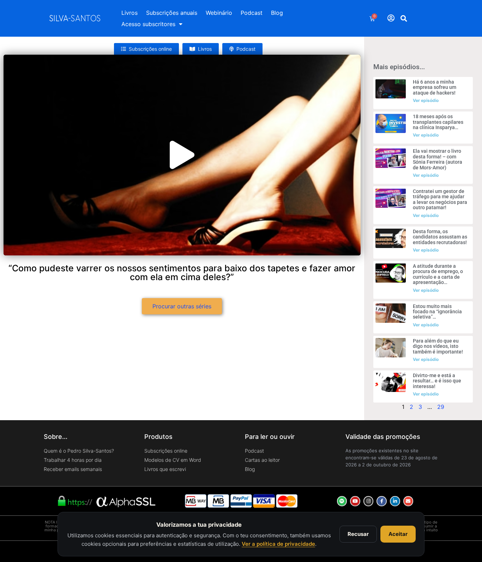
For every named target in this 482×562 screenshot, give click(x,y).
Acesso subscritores (148, 24)
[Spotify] (342, 501)
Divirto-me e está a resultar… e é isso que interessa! (437, 381)
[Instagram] (368, 501)
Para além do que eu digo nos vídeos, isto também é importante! (438, 346)
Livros (129, 12)
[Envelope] (408, 501)
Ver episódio (426, 100)
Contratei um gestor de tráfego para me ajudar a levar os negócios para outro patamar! (440, 199)
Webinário (219, 12)
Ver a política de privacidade (278, 543)
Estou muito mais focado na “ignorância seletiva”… (437, 311)
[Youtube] (355, 501)
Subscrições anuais (171, 12)
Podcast (252, 12)
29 (440, 406)
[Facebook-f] (381, 501)
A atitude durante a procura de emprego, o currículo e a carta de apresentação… (438, 274)
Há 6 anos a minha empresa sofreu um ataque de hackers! (434, 87)
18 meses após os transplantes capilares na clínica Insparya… (438, 122)
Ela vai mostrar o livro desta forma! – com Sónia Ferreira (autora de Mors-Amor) (437, 159)
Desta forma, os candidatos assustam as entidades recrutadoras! (440, 237)
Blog (277, 12)
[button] (404, 18)
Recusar (358, 534)
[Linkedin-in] (395, 501)
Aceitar (398, 534)
